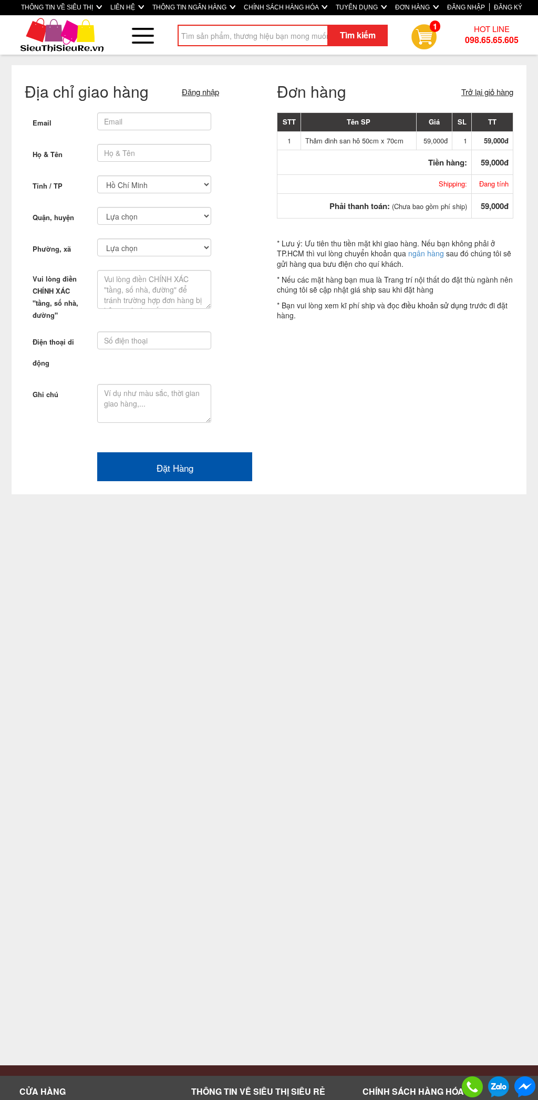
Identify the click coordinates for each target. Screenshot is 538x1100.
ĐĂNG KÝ (508, 7)
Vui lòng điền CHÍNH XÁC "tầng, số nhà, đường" (55, 297)
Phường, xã (52, 249)
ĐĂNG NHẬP (466, 7)
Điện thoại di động (53, 352)
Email (42, 123)
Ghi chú (45, 394)
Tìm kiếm (358, 35)
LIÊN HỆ (123, 7)
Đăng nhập (200, 91)
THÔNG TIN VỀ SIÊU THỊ (58, 7)
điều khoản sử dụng (434, 305)
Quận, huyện (53, 217)
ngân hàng (426, 253)
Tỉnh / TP (48, 186)
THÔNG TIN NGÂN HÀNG (190, 7)
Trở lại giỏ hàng (487, 91)
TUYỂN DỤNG (357, 7)
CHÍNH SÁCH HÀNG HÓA (282, 7)
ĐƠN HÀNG (413, 7)
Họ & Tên (48, 154)
